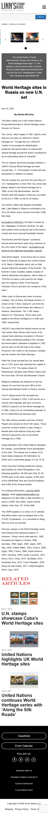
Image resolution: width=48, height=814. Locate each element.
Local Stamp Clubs (24, 790)
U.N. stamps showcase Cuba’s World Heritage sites (22, 618)
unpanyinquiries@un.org (27, 494)
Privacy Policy (22, 809)
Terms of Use (37, 809)
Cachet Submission (24, 783)
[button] (5, 39)
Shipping (9, 809)
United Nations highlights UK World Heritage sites (22, 659)
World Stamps (17, 24)
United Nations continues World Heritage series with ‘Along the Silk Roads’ (22, 705)
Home (4, 24)
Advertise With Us (24, 771)
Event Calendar (24, 745)
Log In (41, 17)
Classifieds (24, 736)
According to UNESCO (12, 222)
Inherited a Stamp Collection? (24, 777)
